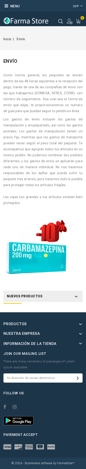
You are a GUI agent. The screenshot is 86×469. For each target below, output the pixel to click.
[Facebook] (7, 406)
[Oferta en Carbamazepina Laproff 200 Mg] (36, 248)
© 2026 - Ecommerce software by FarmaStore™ (42, 463)
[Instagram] (17, 406)
